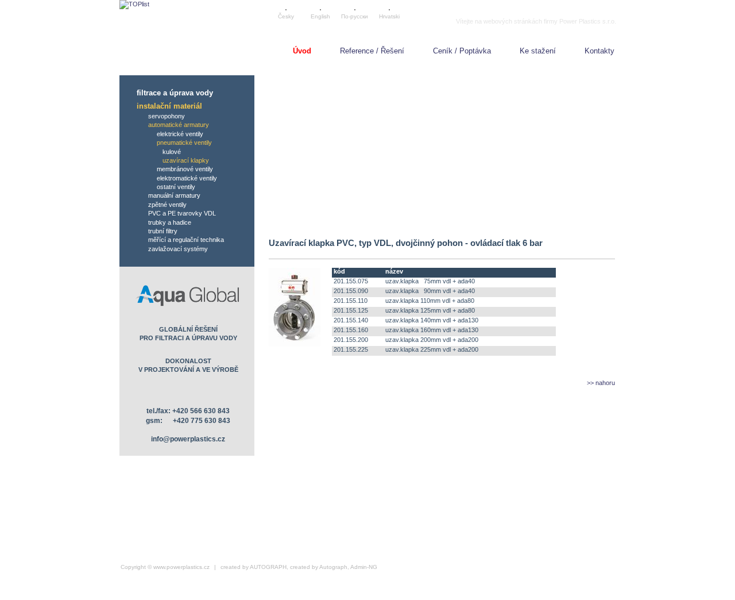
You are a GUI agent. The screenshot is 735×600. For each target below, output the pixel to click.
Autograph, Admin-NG (348, 567)
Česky (286, 16)
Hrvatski (389, 16)
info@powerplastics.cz (188, 439)
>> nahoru (601, 382)
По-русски (354, 16)
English (320, 16)
